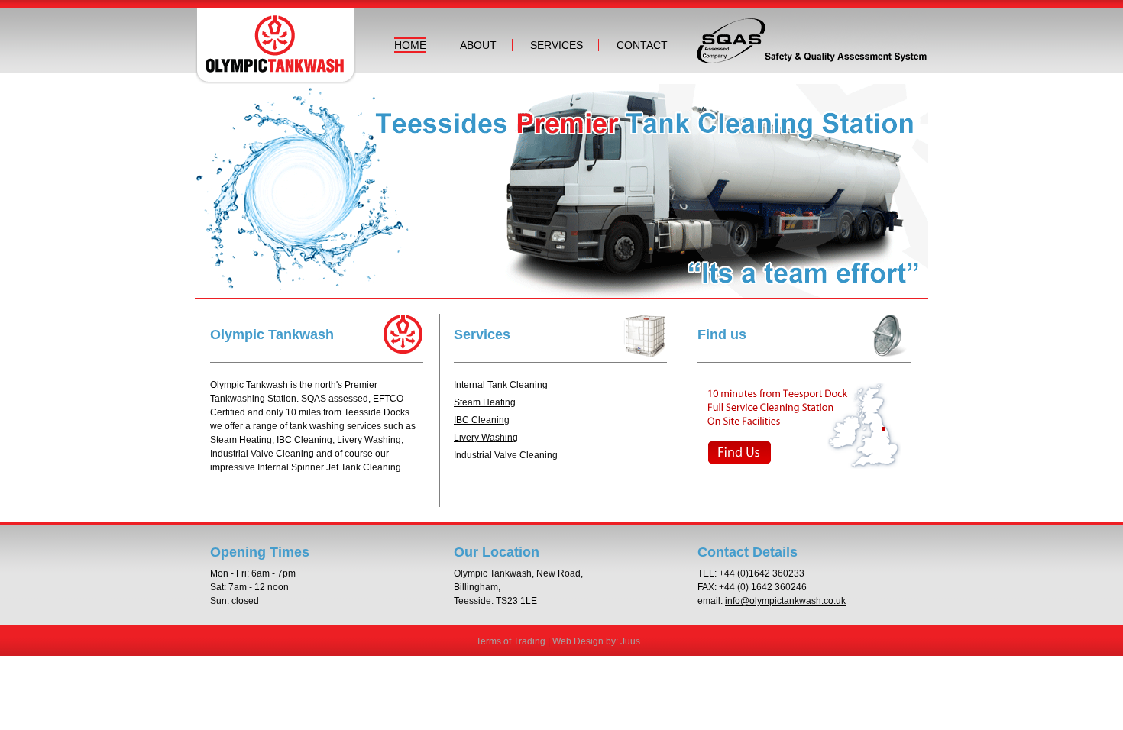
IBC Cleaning (482, 420)
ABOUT (478, 45)
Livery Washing (486, 437)
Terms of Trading (510, 641)
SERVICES (556, 45)
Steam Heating (485, 402)
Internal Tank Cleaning (501, 385)
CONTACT (642, 45)
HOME (410, 45)
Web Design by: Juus (596, 641)
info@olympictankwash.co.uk (785, 601)
